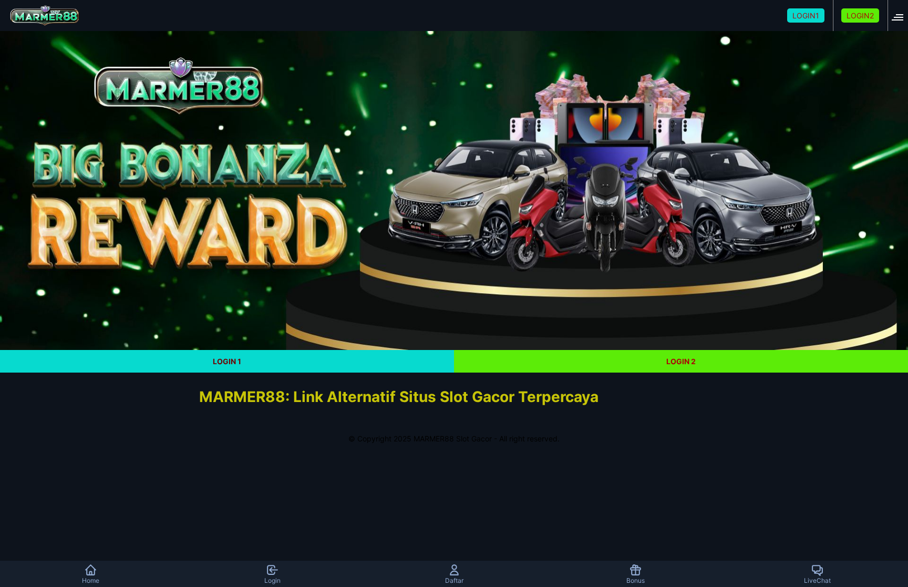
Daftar (454, 580)
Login (272, 580)
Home (90, 580)
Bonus (635, 580)
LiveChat (817, 580)
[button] (900, 15)
